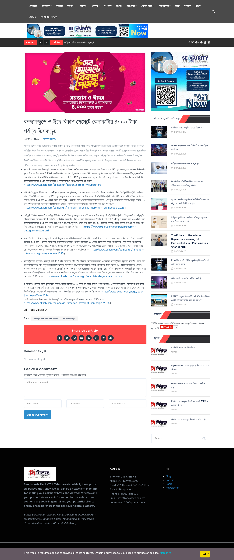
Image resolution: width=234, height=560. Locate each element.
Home (169, 483)
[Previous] (41, 42)
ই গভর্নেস (187, 6)
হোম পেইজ (33, 6)
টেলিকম (95, 6)
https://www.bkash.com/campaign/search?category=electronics (83, 276)
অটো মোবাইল (164, 6)
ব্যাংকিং (198, 6)
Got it (205, 554)
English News (48, 17)
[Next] (46, 42)
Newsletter (172, 487)
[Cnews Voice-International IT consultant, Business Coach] (40, 474)
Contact (170, 480)
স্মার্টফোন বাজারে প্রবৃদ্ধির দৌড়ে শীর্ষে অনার (187, 127)
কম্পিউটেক (46, 6)
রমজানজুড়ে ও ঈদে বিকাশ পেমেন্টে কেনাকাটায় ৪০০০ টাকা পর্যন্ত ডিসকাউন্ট (54, 319)
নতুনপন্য (59, 6)
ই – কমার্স (107, 6)
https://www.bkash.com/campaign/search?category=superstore (62, 184)
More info (165, 552)
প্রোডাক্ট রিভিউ (147, 6)
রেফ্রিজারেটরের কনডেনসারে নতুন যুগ (79, 42)
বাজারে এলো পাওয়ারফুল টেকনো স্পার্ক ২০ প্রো (188, 419)
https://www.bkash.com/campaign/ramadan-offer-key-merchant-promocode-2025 (74, 207)
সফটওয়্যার (131, 6)
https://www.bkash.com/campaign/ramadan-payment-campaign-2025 (67, 303)
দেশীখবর (56, 42)
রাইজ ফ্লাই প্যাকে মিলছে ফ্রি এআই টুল (186, 278)
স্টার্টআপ (32, 17)
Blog (168, 476)
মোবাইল (83, 6)
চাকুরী (177, 6)
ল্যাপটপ (70, 6)
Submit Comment (38, 414)
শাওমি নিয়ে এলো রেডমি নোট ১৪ (183, 347)
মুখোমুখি (119, 6)
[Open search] (213, 11)
